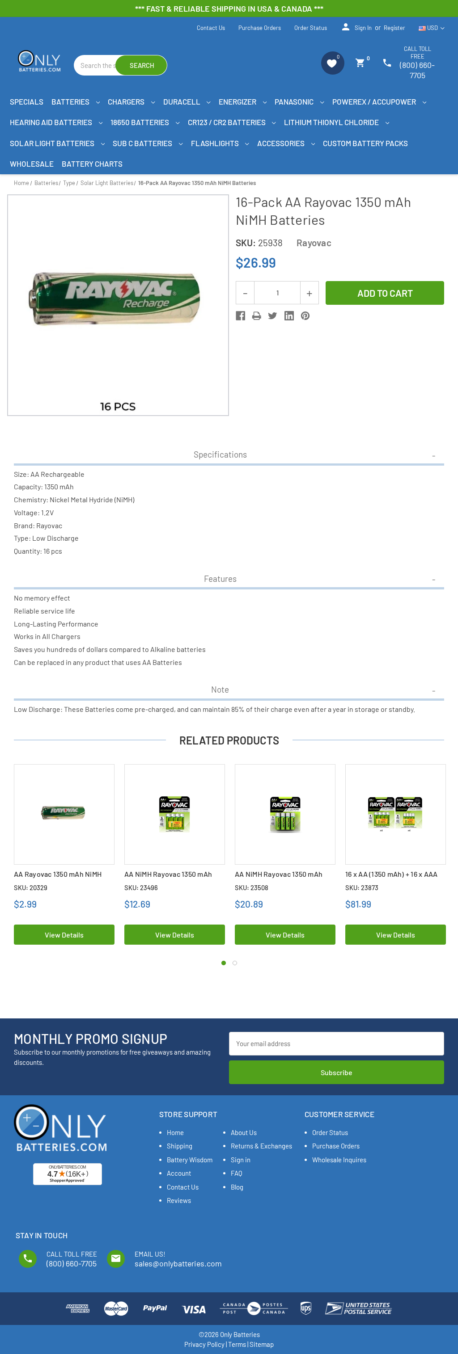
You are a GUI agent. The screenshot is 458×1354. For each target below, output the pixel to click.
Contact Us (211, 27)
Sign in (356, 26)
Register (394, 27)
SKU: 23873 (361, 887)
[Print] (256, 315)
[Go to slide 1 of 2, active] (223, 963)
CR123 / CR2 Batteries (227, 122)
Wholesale (32, 163)
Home (175, 1132)
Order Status (310, 27)
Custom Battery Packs (365, 143)
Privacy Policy (204, 1344)
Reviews (179, 1200)
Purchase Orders (259, 27)
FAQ (236, 1173)
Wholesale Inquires (339, 1160)
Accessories (281, 143)
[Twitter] (272, 315)
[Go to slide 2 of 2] (235, 963)
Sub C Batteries (143, 143)
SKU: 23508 (251, 887)
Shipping (179, 1146)
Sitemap (262, 1344)
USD (432, 27)
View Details (64, 934)
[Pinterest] (305, 315)
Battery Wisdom (189, 1160)
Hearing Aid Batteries (51, 122)
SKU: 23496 (141, 887)
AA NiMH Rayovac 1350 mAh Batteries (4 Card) (168, 878)
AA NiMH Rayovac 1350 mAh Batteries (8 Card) (278, 878)
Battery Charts (92, 163)
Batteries (71, 101)
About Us (244, 1132)
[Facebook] (240, 315)
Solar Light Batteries (53, 143)
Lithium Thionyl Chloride (332, 122)
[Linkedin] (289, 315)
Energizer (238, 101)
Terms (237, 1344)
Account (179, 1173)
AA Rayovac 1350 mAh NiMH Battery (58, 878)
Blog (237, 1187)
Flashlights (215, 143)
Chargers (127, 101)
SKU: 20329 (30, 887)
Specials (26, 101)
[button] (332, 63)
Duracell (182, 101)
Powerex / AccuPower (374, 101)
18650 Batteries (140, 122)
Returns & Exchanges (261, 1146)
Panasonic (295, 101)
